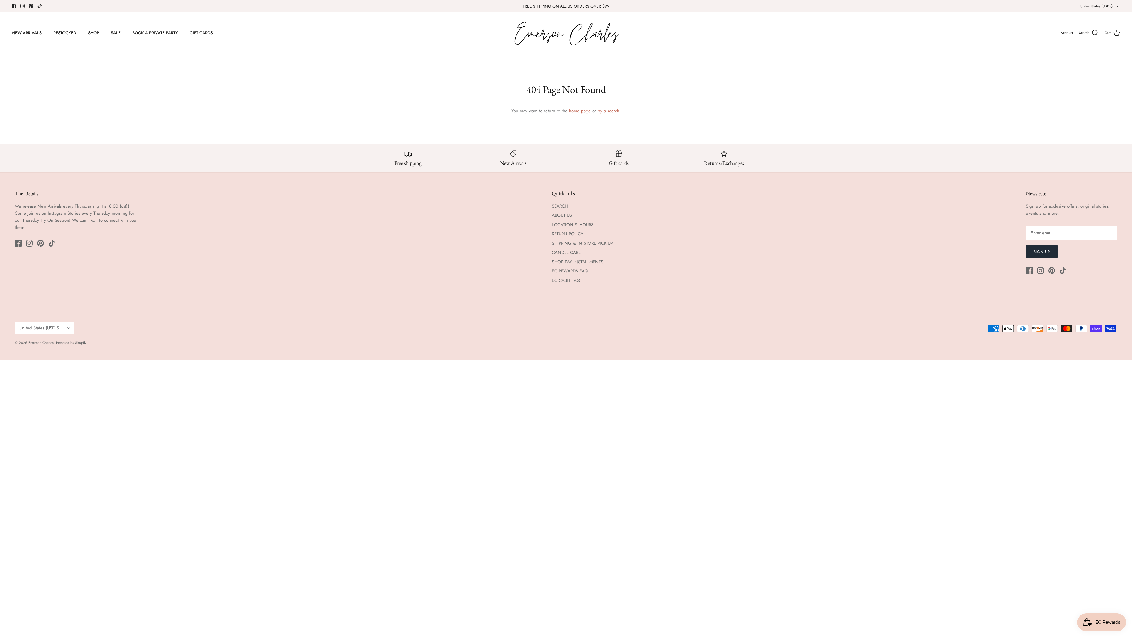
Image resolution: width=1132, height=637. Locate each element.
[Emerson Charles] (566, 33)
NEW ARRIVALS (27, 33)
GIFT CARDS (201, 33)
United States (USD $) (1097, 6)
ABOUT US (562, 215)
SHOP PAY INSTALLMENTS (577, 262)
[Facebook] (14, 6)
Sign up (1042, 252)
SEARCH (560, 206)
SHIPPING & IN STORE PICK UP (582, 243)
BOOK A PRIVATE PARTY (155, 33)
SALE (116, 33)
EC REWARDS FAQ (570, 271)
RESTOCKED (64, 33)
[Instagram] (22, 6)
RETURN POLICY (567, 234)
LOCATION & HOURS (572, 224)
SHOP (93, 33)
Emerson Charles (41, 342)
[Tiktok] (39, 6)
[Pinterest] (31, 6)
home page (580, 111)
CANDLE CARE (566, 252)
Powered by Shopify (71, 342)
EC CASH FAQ (566, 280)
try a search (608, 111)
